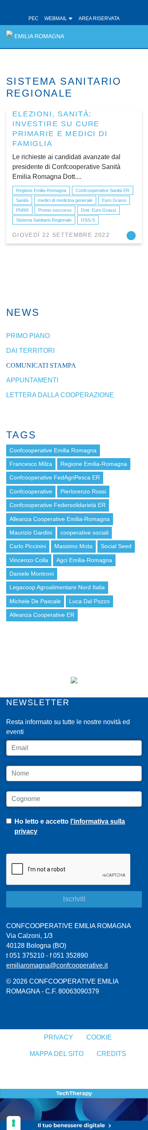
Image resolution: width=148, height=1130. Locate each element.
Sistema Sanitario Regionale (44, 220)
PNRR (22, 210)
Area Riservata (99, 18)
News (23, 312)
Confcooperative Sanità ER (103, 190)
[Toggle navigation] (131, 36)
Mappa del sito (56, 1053)
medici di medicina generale (65, 200)
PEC (33, 18)
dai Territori (30, 350)
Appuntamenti (32, 380)
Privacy (58, 1037)
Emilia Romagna (39, 36)
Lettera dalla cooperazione (60, 394)
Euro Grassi (114, 200)
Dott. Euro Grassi (98, 210)
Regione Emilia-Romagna (41, 190)
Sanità (22, 200)
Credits (111, 1053)
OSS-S (88, 220)
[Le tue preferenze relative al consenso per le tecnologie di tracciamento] (14, 1123)
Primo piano (28, 335)
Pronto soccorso (55, 210)
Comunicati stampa (41, 365)
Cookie (99, 1037)
